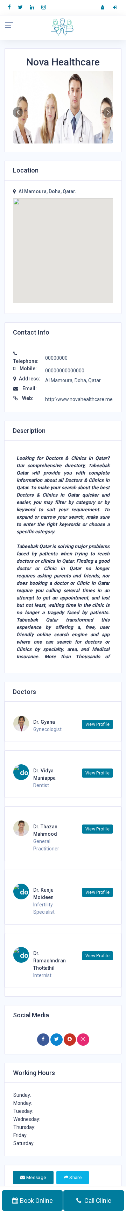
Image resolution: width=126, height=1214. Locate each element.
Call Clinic (97, 1200)
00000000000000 (64, 370)
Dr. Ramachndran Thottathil (49, 960)
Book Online (36, 1200)
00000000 (56, 358)
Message (35, 1177)
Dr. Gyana (44, 722)
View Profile (97, 724)
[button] (18, 112)
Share (75, 1177)
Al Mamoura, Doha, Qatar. (47, 191)
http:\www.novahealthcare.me (79, 399)
